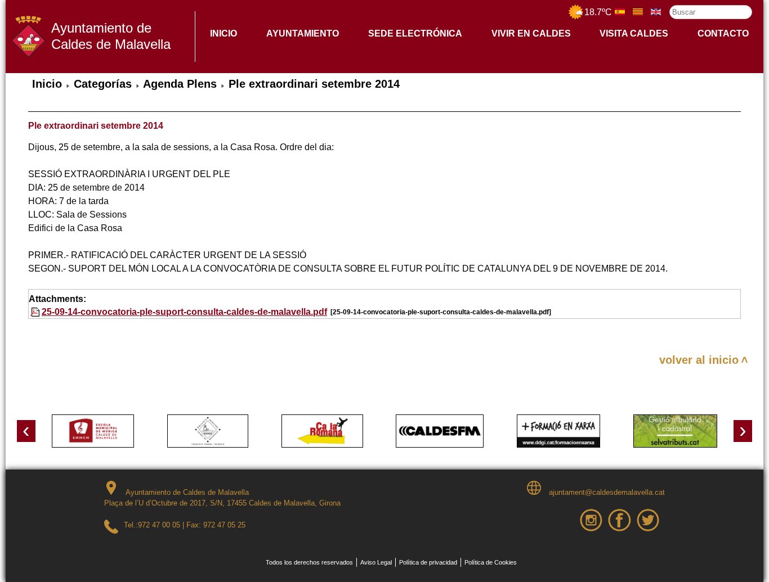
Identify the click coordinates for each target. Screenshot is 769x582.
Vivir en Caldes (531, 33)
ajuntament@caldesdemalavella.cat (606, 492)
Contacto (723, 33)
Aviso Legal (376, 562)
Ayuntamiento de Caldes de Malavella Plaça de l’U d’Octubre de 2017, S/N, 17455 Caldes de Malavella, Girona (222, 498)
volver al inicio (699, 360)
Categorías (103, 84)
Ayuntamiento (302, 33)
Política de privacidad (428, 562)
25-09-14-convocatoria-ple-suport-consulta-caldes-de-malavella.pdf (184, 312)
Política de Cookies (490, 562)
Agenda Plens (180, 84)
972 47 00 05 (159, 525)
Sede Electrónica (415, 33)
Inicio (223, 33)
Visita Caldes (634, 33)
